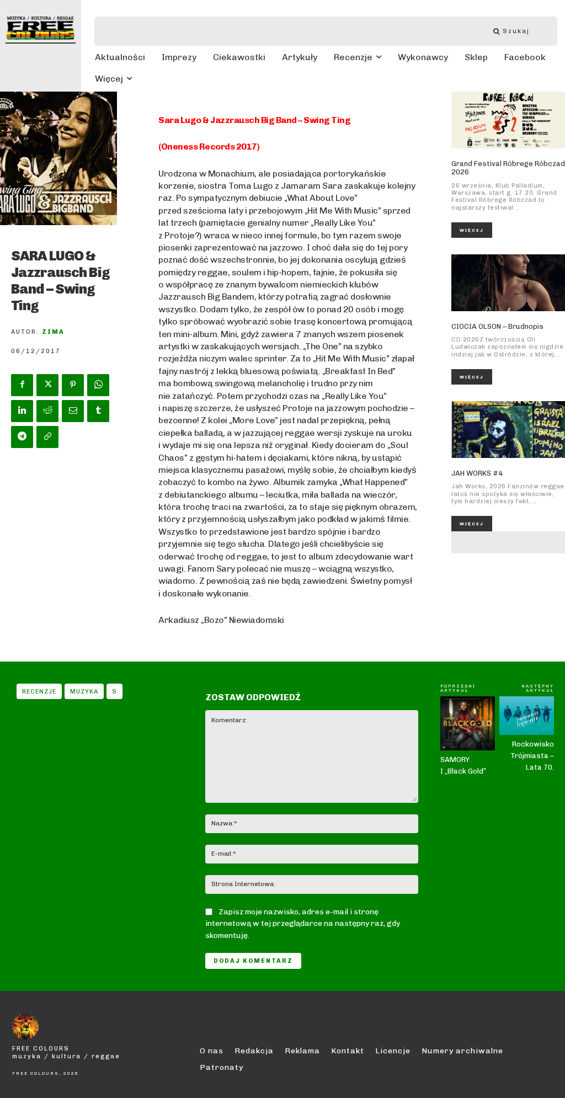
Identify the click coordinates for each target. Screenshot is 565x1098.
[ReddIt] (47, 411)
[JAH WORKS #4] (508, 429)
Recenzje (39, 691)
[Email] (73, 411)
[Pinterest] (73, 385)
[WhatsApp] (98, 385)
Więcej (472, 230)
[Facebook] (22, 385)
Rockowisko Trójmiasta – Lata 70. (532, 755)
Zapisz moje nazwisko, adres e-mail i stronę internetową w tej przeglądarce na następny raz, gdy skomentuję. (302, 924)
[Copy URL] (47, 437)
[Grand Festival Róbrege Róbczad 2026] (508, 120)
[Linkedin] (22, 411)
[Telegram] (22, 437)
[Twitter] (47, 385)
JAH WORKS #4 (477, 473)
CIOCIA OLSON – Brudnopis (497, 326)
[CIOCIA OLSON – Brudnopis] (508, 282)
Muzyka (84, 691)
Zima (53, 331)
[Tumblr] (98, 411)
